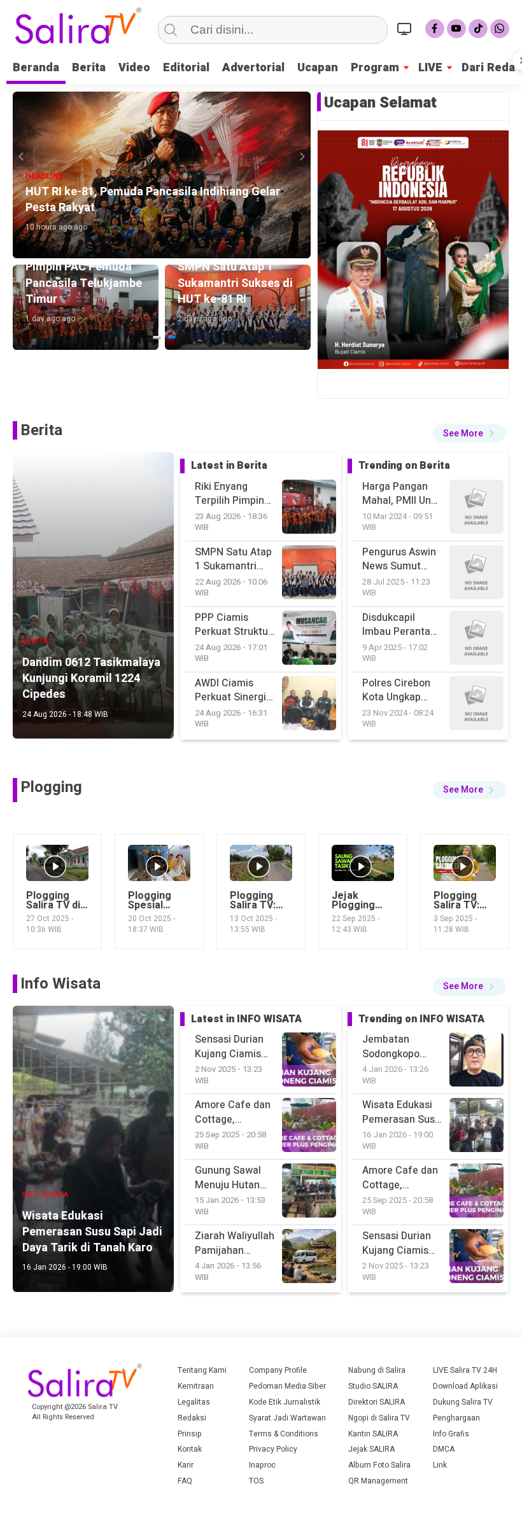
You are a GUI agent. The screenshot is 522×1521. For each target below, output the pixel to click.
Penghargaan (456, 1418)
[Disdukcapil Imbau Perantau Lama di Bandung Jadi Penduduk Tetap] (476, 509)
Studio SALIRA (373, 1386)
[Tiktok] (478, 28)
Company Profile (278, 1370)
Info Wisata (60, 984)
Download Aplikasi (465, 1386)
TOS (256, 1481)
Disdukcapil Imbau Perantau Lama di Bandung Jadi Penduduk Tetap (402, 559)
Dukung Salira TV (463, 1402)
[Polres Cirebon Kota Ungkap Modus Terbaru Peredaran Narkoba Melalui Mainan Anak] (476, 574)
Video (134, 67)
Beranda (36, 67)
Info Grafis (451, 1434)
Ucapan (317, 67)
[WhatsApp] (499, 28)
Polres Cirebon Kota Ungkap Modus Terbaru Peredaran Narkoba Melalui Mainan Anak (399, 625)
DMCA (444, 1449)
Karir (186, 1465)
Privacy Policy (273, 1449)
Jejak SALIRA (371, 1449)
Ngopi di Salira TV (379, 1418)
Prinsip (190, 1434)
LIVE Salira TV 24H (465, 1370)
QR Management (378, 1481)
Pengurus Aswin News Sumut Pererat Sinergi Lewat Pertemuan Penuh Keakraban (399, 494)
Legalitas (194, 1402)
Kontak (190, 1449)
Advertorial (253, 67)
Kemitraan (196, 1386)
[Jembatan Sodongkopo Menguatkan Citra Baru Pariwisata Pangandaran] (476, 1258)
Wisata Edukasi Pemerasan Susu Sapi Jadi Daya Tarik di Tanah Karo (401, 1046)
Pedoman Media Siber (287, 1386)
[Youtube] (456, 28)
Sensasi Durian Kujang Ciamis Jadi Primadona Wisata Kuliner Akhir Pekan (398, 1177)
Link (440, 1465)
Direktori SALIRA (376, 1402)
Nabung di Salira (377, 1370)
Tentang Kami (202, 1370)
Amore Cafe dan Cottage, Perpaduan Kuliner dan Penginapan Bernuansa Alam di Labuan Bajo (400, 1112)
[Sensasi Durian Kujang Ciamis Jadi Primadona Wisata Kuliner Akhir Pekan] (476, 1127)
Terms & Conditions (283, 1434)
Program (375, 67)
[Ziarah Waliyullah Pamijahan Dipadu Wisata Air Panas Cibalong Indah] (476, 1192)
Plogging (51, 787)
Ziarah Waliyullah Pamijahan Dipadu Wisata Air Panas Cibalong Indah (402, 1243)
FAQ (185, 1481)
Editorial (186, 67)
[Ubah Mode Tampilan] (406, 28)
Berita (89, 67)
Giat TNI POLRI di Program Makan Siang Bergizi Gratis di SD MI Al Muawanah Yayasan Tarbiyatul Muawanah (402, 690)
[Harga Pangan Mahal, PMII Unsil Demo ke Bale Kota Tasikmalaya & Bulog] (476, 705)
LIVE (430, 67)
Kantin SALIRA (373, 1434)
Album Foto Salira (379, 1465)
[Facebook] (434, 28)
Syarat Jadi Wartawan (287, 1418)
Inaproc (262, 1465)
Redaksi (192, 1418)
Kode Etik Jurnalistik (284, 1402)
